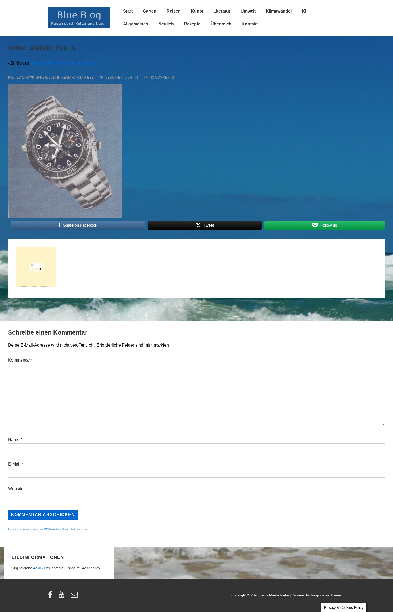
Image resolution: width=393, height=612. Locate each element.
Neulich (166, 24)
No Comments (161, 77)
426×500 (40, 568)
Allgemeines (135, 24)
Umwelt (248, 11)
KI (304, 11)
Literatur (221, 11)
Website (16, 488)
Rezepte (192, 24)
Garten (149, 11)
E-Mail (14, 464)
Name (14, 439)
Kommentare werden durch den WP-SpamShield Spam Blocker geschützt (49, 529)
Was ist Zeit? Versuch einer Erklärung (65, 63)
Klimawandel (279, 11)
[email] (75, 596)
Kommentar (20, 360)
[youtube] (63, 596)
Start (128, 11)
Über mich (221, 24)
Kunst (197, 11)
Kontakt (250, 24)
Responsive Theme (326, 595)
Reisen (174, 11)
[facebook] (51, 596)
